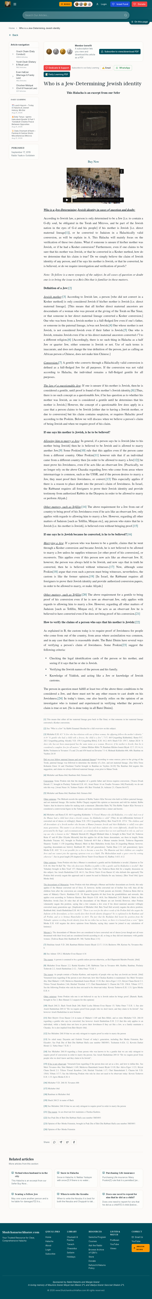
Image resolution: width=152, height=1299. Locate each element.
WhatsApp (124, 67)
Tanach (70, 1244)
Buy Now (93, 162)
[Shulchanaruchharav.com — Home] (8, 4)
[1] (67, 232)
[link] (39, 28)
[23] (124, 645)
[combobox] (76, 15)
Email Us (139, 1237)
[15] (135, 526)
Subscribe (50, 1253)
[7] (60, 362)
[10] (83, 450)
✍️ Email (106, 67)
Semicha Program (97, 1237)
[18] (55, 572)
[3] (64, 297)
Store (91, 1256)
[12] (135, 460)
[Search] (125, 15)
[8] (133, 390)
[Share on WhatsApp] (54, 1142)
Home (12, 28)
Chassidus (72, 1248)
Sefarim (70, 1252)
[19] (91, 576)
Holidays (71, 1256)
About (48, 1245)
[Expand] (13, 54)
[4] (110, 325)
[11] (96, 455)
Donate (92, 1261)
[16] (129, 534)
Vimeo (113, 1248)
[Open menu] (14, 4)
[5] (125, 330)
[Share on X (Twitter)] (67, 1142)
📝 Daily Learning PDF (56, 74)
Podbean (114, 1240)
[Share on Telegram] (61, 1142)
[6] (69, 340)
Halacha (49, 1241)
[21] (137, 614)
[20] (84, 594)
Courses (93, 1241)
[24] (60, 698)
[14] (84, 507)
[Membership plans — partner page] (83, 4)
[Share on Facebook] (74, 1142)
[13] (108, 479)
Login (48, 1249)
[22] (137, 622)
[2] (70, 288)
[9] (60, 450)
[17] (111, 567)
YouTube (114, 1244)
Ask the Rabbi (95, 1245)
